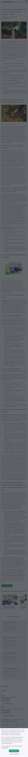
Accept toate (14, 750)
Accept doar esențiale (14, 754)
